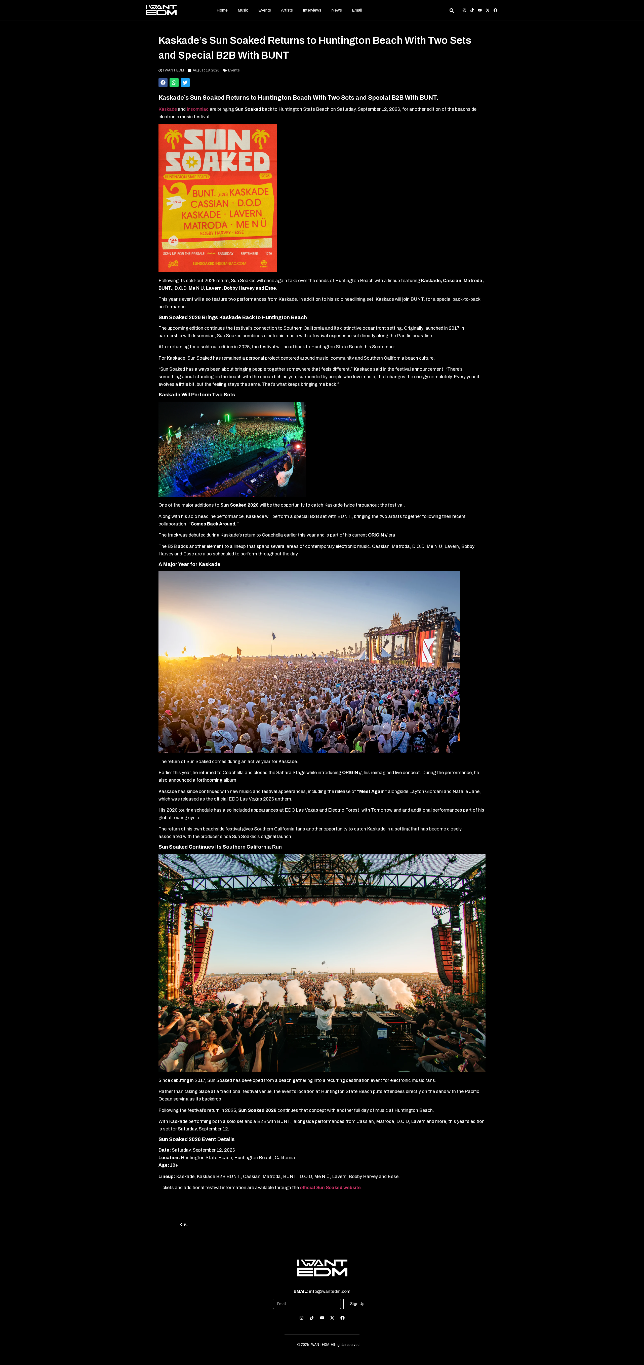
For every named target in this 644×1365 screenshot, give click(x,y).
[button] (163, 82)
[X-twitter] (487, 10)
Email (357, 10)
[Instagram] (464, 10)
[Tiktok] (472, 10)
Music (243, 10)
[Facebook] (495, 10)
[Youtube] (479, 10)
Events (264, 10)
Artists (287, 10)
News (336, 10)
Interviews (312, 10)
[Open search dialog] (452, 11)
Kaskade (167, 109)
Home (222, 10)
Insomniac (198, 109)
